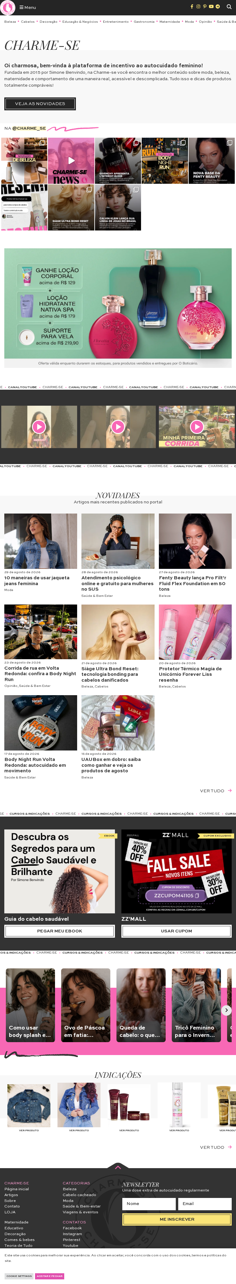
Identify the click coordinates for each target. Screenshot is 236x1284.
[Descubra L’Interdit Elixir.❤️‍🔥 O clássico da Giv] (118, 161)
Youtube (70, 1246)
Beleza (10, 21)
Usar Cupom (176, 931)
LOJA (9, 1212)
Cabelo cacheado (79, 1195)
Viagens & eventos (80, 1212)
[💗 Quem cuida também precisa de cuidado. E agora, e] (71, 161)
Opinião (205, 21)
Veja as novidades (40, 104)
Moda (189, 21)
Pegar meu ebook (59, 931)
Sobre (10, 1201)
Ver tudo (212, 791)
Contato (12, 1206)
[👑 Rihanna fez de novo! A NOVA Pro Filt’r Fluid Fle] (212, 161)
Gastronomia (144, 21)
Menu (29, 8)
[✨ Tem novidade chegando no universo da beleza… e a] (24, 161)
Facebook (72, 1228)
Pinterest (71, 1240)
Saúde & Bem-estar (82, 1206)
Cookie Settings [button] (19, 1276)
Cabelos (28, 21)
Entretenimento (116, 21)
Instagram (72, 1234)
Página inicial (16, 1189)
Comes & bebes (19, 1240)
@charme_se (29, 128)
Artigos (11, 1195)
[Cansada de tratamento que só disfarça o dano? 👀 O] (71, 207)
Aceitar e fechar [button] (49, 1276)
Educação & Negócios (80, 21)
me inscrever (177, 1219)
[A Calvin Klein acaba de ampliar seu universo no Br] (118, 207)
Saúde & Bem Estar (97, 595)
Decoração (48, 21)
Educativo (13, 1228)
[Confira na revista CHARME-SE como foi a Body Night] (165, 161)
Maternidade (169, 21)
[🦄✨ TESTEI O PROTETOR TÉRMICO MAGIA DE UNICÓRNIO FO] (24, 207)
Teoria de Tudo (18, 1246)
